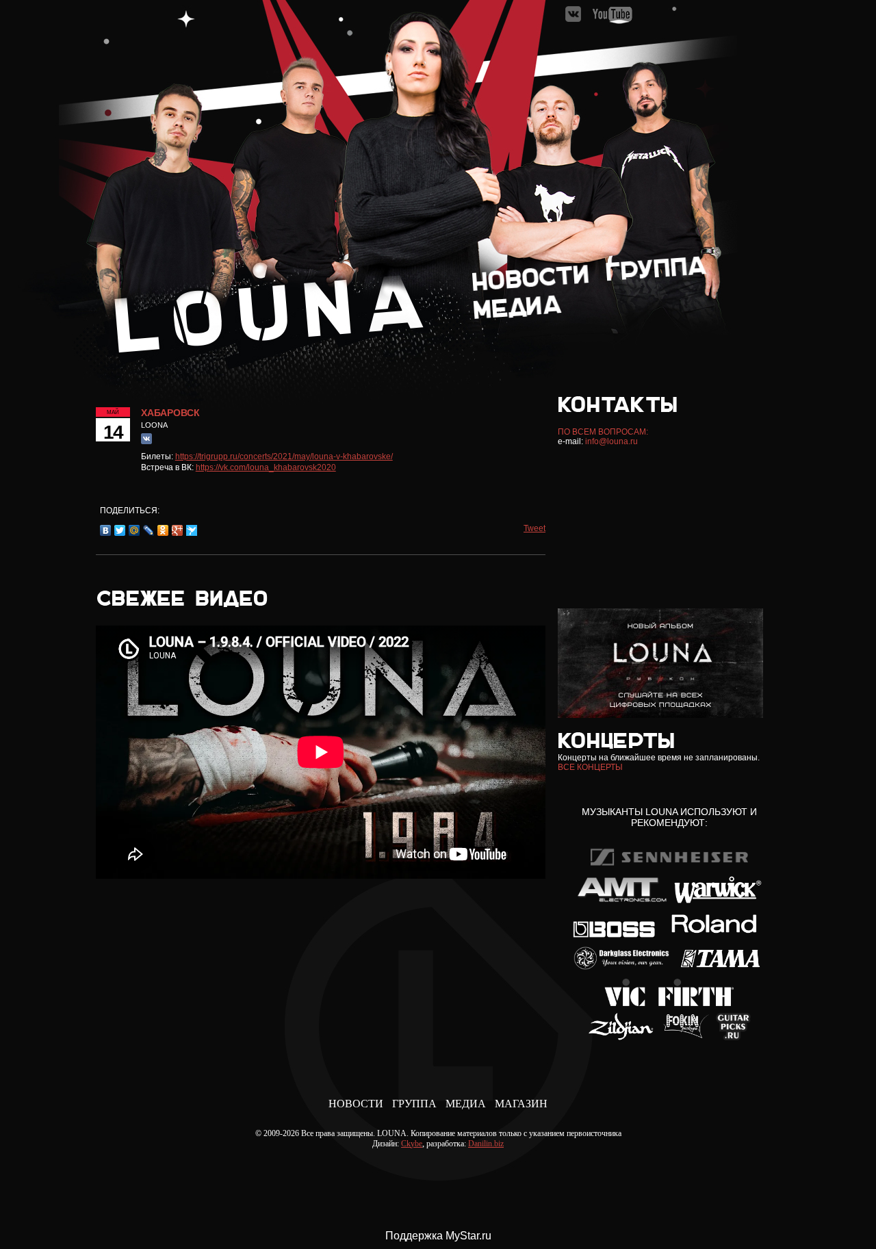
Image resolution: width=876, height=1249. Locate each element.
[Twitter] (120, 530)
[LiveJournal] (149, 530)
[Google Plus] (177, 530)
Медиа (466, 1103)
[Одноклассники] (163, 530)
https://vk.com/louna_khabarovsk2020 (266, 467)
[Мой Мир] (134, 530)
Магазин (521, 1103)
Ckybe (411, 1143)
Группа (414, 1103)
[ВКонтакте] (106, 530)
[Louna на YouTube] (612, 20)
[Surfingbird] (192, 530)
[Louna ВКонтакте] (574, 20)
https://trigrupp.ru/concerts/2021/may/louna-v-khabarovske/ (284, 456)
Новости (355, 1103)
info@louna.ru (611, 441)
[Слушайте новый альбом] (660, 715)
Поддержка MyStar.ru (438, 1235)
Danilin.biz (486, 1143)
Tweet (534, 528)
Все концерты (590, 767)
